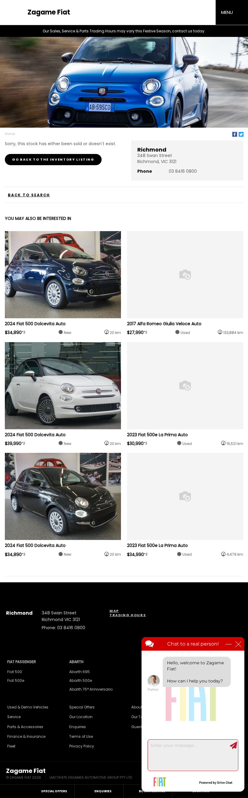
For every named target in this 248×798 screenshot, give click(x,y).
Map (114, 610)
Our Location (81, 716)
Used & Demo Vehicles (27, 707)
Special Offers (82, 707)
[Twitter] (241, 134)
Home (10, 133)
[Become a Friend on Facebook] (140, 588)
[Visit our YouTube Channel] (124, 588)
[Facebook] (234, 134)
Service (14, 716)
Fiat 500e (15, 680)
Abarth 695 (79, 671)
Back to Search (29, 195)
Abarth (76, 661)
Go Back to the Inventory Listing (53, 159)
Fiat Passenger (21, 661)
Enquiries (77, 726)
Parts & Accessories (25, 726)
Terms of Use (81, 736)
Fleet (11, 746)
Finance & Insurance (26, 736)
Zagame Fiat (49, 12)
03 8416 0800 (183, 171)
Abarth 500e (80, 680)
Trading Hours (127, 615)
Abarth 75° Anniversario (91, 689)
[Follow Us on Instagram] (107, 588)
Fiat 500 (14, 671)
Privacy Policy (81, 746)
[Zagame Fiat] (15, 12)
